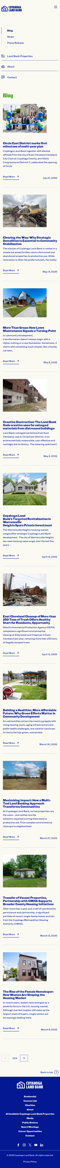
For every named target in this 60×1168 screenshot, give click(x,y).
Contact (30, 1135)
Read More (9, 176)
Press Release (15, 42)
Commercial (30, 1100)
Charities (30, 1105)
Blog (10, 30)
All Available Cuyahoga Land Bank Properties (30, 1113)
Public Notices (30, 1122)
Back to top (46, 1072)
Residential (30, 1096)
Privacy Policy (30, 1161)
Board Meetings (30, 1126)
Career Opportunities (30, 1131)
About (30, 1109)
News (10, 36)
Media (30, 1118)
